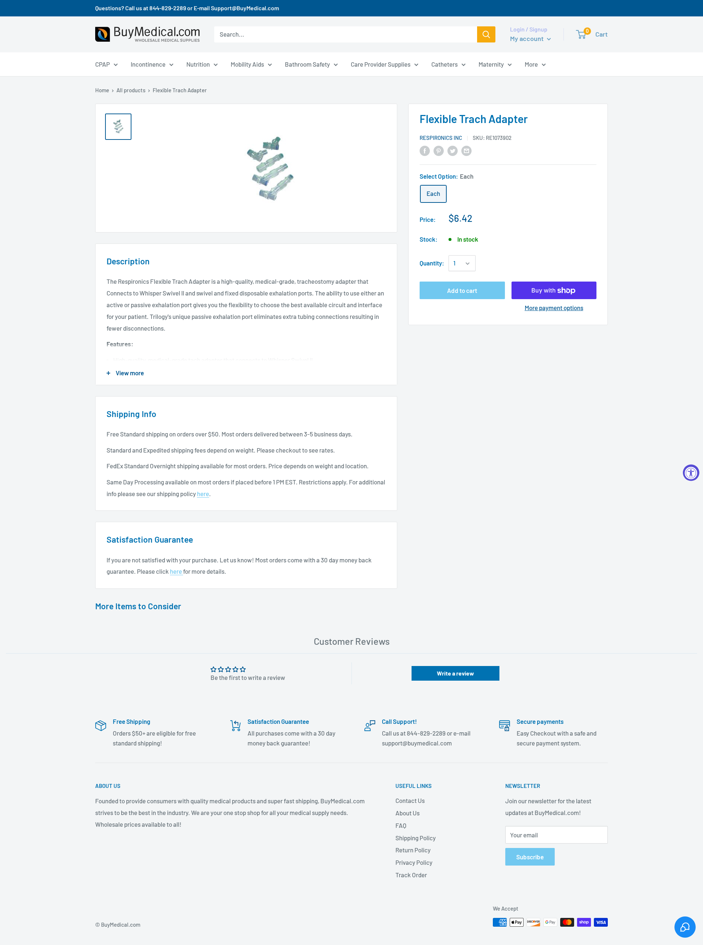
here (203, 493)
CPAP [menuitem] (102, 63)
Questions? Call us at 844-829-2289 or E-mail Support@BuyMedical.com (187, 7)
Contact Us (410, 800)
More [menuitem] (531, 63)
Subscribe (530, 856)
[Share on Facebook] (425, 150)
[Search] (486, 34)
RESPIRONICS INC (441, 138)
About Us (407, 812)
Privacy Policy (413, 862)
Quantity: (432, 263)
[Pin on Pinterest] (439, 150)
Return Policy (413, 849)
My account (527, 38)
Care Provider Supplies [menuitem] (380, 63)
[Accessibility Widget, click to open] (691, 472)
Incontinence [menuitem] (148, 63)
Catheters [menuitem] (444, 63)
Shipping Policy (415, 837)
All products (130, 90)
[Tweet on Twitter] (452, 150)
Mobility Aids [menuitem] (247, 63)
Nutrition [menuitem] (198, 63)
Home (102, 90)
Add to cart (462, 290)
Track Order (411, 874)
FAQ (400, 825)
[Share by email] (466, 150)
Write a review (455, 673)
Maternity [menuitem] (491, 63)
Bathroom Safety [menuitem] (307, 63)
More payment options (554, 308)
